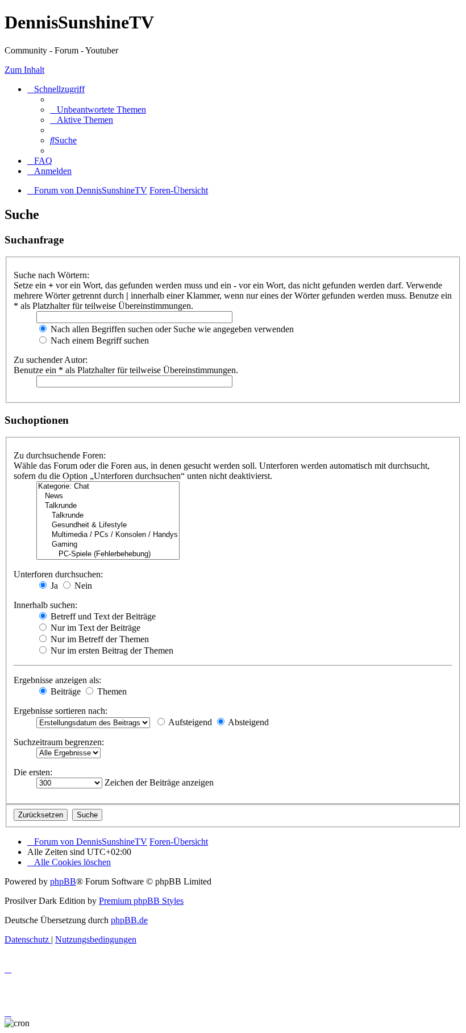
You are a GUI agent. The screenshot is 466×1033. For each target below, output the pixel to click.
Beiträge (64, 691)
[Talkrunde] (108, 506)
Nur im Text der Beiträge (94, 628)
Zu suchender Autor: (51, 360)
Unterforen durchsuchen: (58, 574)
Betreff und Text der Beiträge (102, 616)
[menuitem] (98, 109)
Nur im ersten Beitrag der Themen (110, 650)
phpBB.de (129, 920)
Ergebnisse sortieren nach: (60, 711)
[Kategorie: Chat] (108, 486)
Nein (82, 585)
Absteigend (247, 722)
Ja (53, 585)
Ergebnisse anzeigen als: (57, 680)
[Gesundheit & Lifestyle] (108, 525)
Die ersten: (33, 772)
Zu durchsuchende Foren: (60, 455)
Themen (111, 691)
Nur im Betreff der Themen (98, 639)
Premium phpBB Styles (141, 901)
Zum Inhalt (24, 70)
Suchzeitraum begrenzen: (59, 742)
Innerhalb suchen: (45, 605)
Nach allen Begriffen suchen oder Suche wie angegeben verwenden (171, 329)
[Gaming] (108, 544)
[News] (108, 496)
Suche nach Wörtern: (51, 275)
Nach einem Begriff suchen (98, 340)
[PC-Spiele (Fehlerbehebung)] (108, 554)
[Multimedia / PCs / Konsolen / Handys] (108, 535)
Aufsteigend (189, 722)
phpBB (63, 881)
